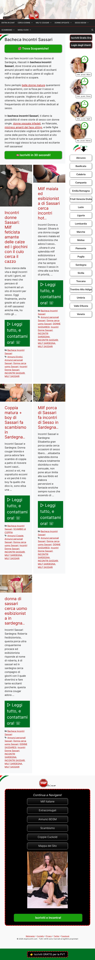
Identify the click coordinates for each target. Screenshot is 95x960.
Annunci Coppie (15, 535)
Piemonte (81, 248)
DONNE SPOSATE (62, 23)
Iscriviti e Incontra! (48, 917)
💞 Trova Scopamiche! (33, 48)
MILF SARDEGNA (46, 343)
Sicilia (81, 273)
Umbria (81, 297)
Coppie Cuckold (47, 837)
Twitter (56, 936)
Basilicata (81, 166)
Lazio (81, 207)
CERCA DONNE (24, 23)
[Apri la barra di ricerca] (92, 30)
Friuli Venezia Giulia (81, 199)
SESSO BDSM (80, 23)
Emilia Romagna (81, 190)
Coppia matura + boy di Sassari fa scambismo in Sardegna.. (15, 422)
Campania (80, 182)
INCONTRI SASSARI (15, 373)
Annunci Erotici (14, 356)
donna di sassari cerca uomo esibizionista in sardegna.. (16, 610)
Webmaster (30, 936)
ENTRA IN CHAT (8, 23)
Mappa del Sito (47, 845)
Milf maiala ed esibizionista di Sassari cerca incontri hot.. (49, 203)
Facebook (65, 936)
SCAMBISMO (7, 30)
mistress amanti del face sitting (23, 127)
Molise (81, 240)
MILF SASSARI (12, 376)
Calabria (81, 174)
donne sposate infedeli (27, 123)
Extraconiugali (47, 810)
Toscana (81, 281)
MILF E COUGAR (42, 23)
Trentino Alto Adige (81, 289)
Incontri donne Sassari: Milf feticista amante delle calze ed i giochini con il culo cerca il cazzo (16, 237)
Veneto (81, 314)
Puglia (81, 256)
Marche (81, 232)
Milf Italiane (47, 801)
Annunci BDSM (47, 819)
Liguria (81, 215)
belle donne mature (33, 85)
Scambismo (47, 828)
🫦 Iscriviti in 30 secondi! (33, 155)
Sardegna (81, 264)
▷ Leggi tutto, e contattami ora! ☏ (17, 333)
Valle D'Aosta (81, 306)
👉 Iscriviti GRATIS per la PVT (47, 954)
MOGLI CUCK (23, 30)
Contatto (40, 936)
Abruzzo (81, 158)
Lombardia (81, 223)
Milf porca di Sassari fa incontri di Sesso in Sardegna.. (48, 417)
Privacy (49, 936)
